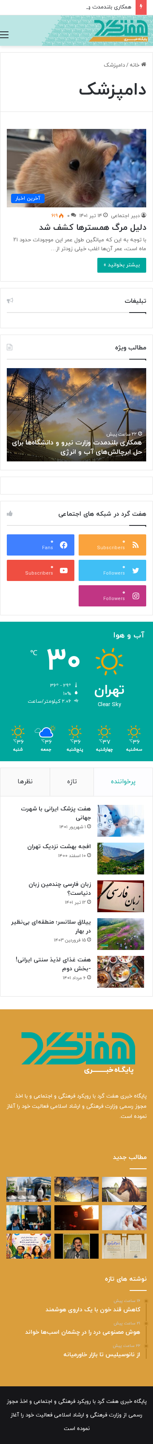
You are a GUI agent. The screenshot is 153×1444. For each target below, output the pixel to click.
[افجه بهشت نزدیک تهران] (120, 858)
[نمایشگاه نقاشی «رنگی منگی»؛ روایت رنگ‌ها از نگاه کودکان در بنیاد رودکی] (28, 1246)
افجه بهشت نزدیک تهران (59, 847)
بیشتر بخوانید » (122, 265)
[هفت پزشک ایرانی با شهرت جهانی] (120, 821)
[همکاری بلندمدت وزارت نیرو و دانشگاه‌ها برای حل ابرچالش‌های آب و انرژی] (76, 1189)
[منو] (4, 35)
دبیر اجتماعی (125, 215)
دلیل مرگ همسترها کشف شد (92, 228)
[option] (76, 414)
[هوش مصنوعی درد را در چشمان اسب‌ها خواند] (124, 1189)
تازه (72, 781)
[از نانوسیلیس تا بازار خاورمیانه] (28, 1189)
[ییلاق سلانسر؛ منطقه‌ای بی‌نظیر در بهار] (120, 934)
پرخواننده (123, 781)
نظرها (25, 781)
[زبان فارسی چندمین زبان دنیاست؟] (120, 896)
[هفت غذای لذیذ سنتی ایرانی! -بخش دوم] (120, 972)
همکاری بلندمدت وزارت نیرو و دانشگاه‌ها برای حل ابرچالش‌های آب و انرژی (77, 447)
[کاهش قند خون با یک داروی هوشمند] (124, 1217)
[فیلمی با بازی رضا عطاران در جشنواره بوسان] (76, 1217)
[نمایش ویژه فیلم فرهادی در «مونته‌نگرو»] (28, 1217)
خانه (135, 65)
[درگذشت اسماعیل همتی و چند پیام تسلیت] (76, 1246)
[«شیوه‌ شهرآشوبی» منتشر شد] (124, 1246)
